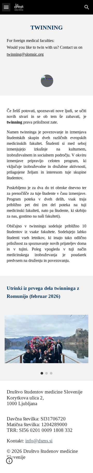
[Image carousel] (46, 345)
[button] (6, 7)
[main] (46, 40)
